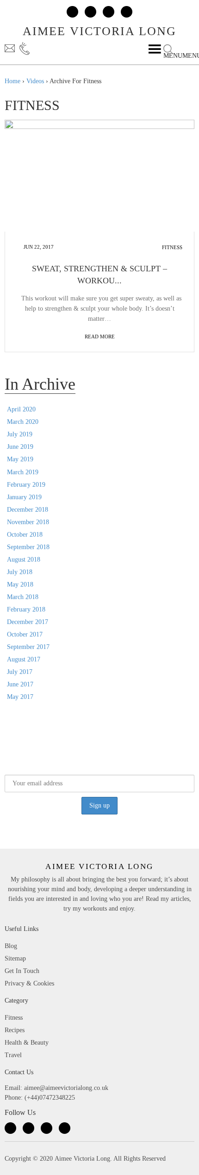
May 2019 (20, 459)
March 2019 (22, 472)
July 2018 (19, 572)
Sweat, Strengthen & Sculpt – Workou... (99, 274)
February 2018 (26, 609)
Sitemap (15, 958)
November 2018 (28, 522)
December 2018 (27, 509)
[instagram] (108, 12)
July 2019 (19, 434)
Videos (35, 81)
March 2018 (22, 597)
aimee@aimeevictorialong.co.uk (11, 48)
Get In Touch (22, 970)
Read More (100, 336)
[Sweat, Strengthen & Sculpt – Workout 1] (99, 176)
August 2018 (23, 559)
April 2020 (21, 409)
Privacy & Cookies (29, 983)
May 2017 (20, 696)
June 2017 (20, 684)
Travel (13, 1055)
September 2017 (28, 646)
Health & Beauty (27, 1042)
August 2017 (23, 659)
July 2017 (19, 671)
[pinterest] (126, 12)
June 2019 (20, 446)
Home (12, 81)
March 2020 (22, 421)
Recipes (15, 1030)
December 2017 (27, 621)
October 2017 (25, 634)
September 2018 (28, 547)
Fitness (172, 247)
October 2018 (25, 534)
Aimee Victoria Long (99, 31)
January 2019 (24, 497)
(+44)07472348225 (33, 48)
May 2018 (20, 584)
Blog (11, 945)
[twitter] (90, 12)
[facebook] (72, 12)
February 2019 (26, 484)
